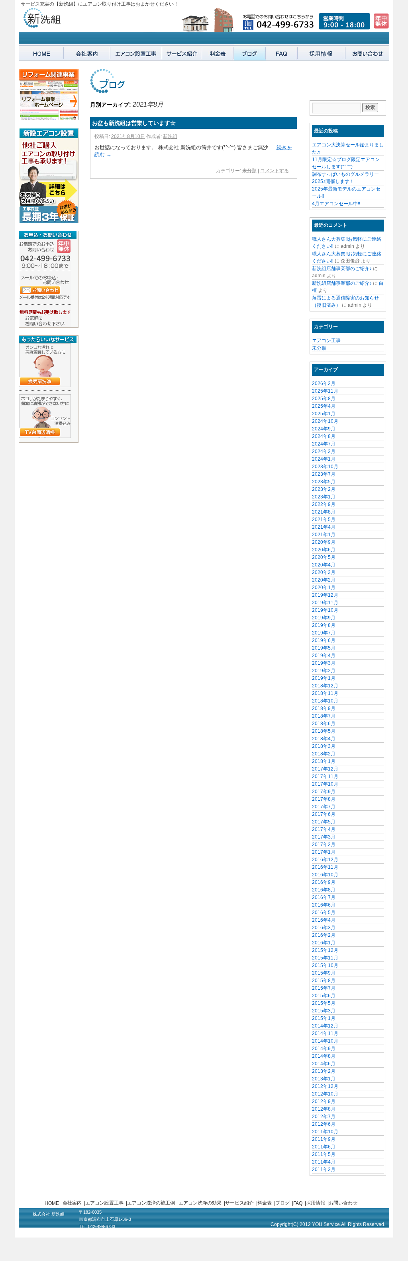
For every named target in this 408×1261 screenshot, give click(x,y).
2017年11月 (325, 776)
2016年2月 (323, 935)
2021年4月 (323, 527)
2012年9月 (323, 1101)
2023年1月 (323, 497)
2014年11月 (325, 1033)
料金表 (264, 1203)
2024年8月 (323, 436)
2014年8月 (323, 1056)
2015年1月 (323, 1018)
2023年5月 (323, 482)
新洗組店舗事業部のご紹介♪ (342, 268)
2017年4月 (323, 829)
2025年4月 (323, 406)
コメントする (274, 170)
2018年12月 (325, 686)
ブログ (282, 1203)
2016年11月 (325, 867)
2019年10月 (325, 610)
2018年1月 (323, 761)
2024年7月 (323, 444)
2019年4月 (323, 655)
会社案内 (72, 1203)
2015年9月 (323, 973)
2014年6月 (323, 1063)
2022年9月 (323, 504)
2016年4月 (323, 920)
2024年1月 (323, 459)
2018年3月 (323, 746)
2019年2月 (323, 670)
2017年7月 (323, 807)
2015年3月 (323, 1011)
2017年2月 (323, 844)
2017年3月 (323, 837)
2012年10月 (325, 1094)
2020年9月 (323, 542)
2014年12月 (325, 1026)
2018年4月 (323, 738)
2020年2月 (323, 580)
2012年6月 (323, 1124)
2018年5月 (323, 731)
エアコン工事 (326, 340)
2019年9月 (323, 618)
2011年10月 (325, 1132)
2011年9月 (323, 1139)
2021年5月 (323, 519)
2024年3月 (323, 451)
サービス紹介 (239, 1203)
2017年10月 (325, 784)
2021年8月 (323, 512)
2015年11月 (325, 958)
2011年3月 (323, 1169)
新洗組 (170, 136)
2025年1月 (323, 413)
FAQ (297, 1203)
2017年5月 (323, 822)
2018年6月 (323, 723)
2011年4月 (323, 1162)
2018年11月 (325, 693)
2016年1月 (323, 943)
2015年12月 (325, 950)
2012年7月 (323, 1116)
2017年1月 (323, 852)
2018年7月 (323, 716)
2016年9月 (323, 882)
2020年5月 (323, 557)
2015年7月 (323, 988)
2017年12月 (325, 769)
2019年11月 (325, 602)
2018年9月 (323, 708)
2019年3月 (323, 663)
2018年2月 (323, 754)
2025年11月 (325, 391)
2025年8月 (323, 398)
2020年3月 (323, 572)
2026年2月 (323, 383)
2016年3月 (323, 927)
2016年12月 (325, 859)
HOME (52, 1203)
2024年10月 (325, 421)
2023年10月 (325, 466)
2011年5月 (323, 1154)
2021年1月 (323, 534)
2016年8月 (323, 890)
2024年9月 (323, 429)
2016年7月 (323, 897)
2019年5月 (323, 648)
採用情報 (315, 1203)
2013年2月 (323, 1071)
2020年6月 (323, 550)
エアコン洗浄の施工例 (151, 1203)
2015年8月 (323, 980)
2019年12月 (325, 595)
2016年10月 (325, 875)
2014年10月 (325, 1041)
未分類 (249, 170)
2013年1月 (323, 1079)
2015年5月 (323, 1003)
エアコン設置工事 (104, 1203)
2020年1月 (323, 587)
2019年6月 (323, 640)
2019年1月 (323, 678)
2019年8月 (323, 625)
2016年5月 (323, 912)
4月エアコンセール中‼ (336, 203)
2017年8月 (323, 799)
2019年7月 (323, 633)
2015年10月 (325, 965)
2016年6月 (323, 905)
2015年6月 (323, 995)
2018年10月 (325, 701)
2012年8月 (323, 1109)
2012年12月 (325, 1086)
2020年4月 (323, 565)
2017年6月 (323, 814)
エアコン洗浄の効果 (200, 1203)
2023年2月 (323, 489)
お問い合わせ (343, 1203)
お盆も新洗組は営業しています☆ (134, 123)
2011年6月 (323, 1147)
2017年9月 (323, 791)
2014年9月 (323, 1048)
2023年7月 (323, 474)
